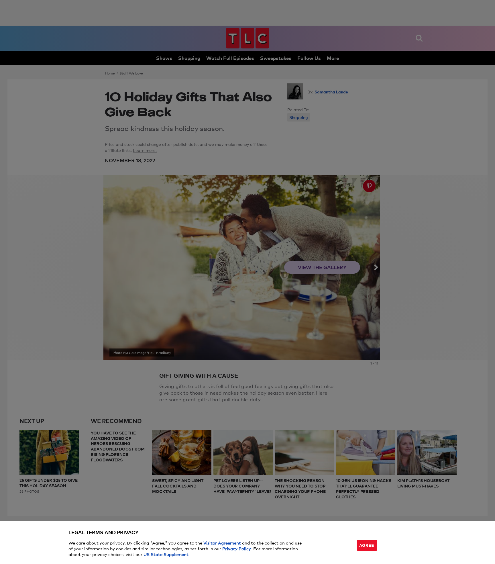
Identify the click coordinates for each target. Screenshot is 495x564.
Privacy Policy (236, 548)
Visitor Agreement (222, 542)
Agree (366, 545)
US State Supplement (166, 554)
